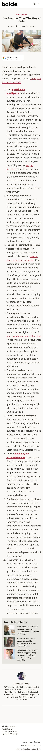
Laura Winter (15, 26)
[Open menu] (39, 4)
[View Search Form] (34, 4)
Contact (37, 742)
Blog (30, 742)
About (24, 742)
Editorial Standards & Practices (28, 749)
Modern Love (21, 15)
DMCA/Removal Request (30, 745)
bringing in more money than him (23, 336)
